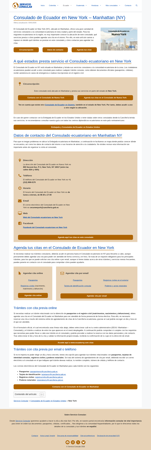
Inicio (43, 5)
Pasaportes (33, 280)
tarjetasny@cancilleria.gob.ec (53, 374)
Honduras (94, 5)
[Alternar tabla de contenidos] (40, 394)
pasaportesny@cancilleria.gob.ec (44, 372)
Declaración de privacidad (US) (108, 436)
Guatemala (80, 5)
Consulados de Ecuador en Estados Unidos (48, 401)
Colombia (52, 5)
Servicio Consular (21, 401)
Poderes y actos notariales (116, 286)
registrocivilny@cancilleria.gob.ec (49, 377)
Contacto (128, 5)
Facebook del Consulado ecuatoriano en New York (45, 227)
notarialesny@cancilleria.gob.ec (50, 380)
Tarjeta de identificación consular (77, 286)
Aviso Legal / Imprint (47, 436)
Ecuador (66, 5)
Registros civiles (27, 286)
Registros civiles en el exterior (115, 280)
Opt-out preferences (87, 436)
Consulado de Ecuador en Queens (60, 105)
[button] (137, 5)
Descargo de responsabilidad (67, 436)
